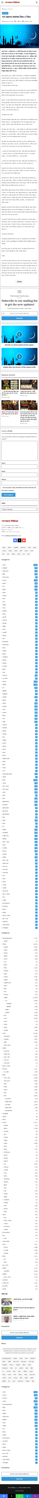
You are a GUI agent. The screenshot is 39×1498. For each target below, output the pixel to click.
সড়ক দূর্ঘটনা (5, 906)
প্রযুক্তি (4, 740)
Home (5, 9)
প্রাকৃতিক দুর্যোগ (6, 758)
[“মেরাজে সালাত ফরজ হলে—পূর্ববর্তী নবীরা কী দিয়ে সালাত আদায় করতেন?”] (28, 385)
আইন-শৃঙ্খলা (5, 789)
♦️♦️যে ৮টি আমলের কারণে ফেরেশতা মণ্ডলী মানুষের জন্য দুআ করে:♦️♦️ (10, 413)
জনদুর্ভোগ (5, 694)
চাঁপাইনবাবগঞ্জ (5, 645)
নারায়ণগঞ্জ (5, 620)
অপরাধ (4, 565)
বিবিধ (4, 817)
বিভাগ (4, 798)
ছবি (3, 826)
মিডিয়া (4, 820)
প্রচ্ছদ (4, 752)
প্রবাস (4, 879)
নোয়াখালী (5, 632)
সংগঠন (4, 709)
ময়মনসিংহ (5, 611)
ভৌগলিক (5, 697)
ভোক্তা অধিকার (6, 924)
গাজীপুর (4, 605)
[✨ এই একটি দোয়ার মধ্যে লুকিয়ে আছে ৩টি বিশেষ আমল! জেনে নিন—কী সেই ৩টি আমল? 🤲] (10, 385)
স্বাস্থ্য (4, 722)
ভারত (3, 554)
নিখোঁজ (4, 761)
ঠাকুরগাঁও (4, 660)
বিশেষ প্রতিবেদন (6, 903)
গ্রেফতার (10, 551)
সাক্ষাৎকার (5, 854)
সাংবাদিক (13, 554)
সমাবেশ (4, 749)
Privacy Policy (19, 1490)
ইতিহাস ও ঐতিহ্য (6, 915)
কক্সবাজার (5, 623)
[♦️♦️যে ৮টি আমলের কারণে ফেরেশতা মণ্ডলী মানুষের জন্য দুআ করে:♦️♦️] (10, 405)
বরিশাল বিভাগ (6, 808)
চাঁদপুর (4, 648)
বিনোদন (4, 882)
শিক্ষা (4, 719)
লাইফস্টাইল (5, 921)
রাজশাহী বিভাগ (6, 814)
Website (4, 479)
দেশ (3, 688)
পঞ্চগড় (4, 608)
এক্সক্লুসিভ (5, 568)
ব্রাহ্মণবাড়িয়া (5, 642)
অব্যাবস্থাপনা (5, 571)
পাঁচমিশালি (5, 728)
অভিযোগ (9, 547)
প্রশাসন (4, 783)
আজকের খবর (23, 547)
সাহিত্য (4, 768)
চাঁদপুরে (4, 614)
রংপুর (4, 602)
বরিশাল (4, 592)
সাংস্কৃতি (4, 888)
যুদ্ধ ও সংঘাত (5, 918)
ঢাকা (3, 586)
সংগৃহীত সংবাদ (6, 836)
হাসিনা (28, 554)
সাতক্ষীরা (4, 651)
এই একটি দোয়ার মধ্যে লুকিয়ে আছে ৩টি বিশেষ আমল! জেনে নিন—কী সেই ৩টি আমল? (10, 393)
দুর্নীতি (21, 551)
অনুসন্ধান (5, 706)
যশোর (4, 672)
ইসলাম (20, 282)
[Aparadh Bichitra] (12, 2)
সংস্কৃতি (4, 900)
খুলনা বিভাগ (5, 811)
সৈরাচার (18, 554)
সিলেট (4, 599)
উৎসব (4, 897)
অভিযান (3, 547)
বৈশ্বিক (4, 700)
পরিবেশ (4, 792)
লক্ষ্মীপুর (4, 626)
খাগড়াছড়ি (5, 666)
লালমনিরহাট (5, 657)
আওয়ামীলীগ (16, 547)
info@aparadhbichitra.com (13, 535)
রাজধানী (4, 691)
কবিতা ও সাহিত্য (6, 894)
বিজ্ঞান (4, 765)
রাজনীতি (4, 684)
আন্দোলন (4, 746)
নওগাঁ (4, 771)
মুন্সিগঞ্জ (4, 669)
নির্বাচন (4, 715)
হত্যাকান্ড (5, 734)
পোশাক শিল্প (5, 869)
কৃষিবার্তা (4, 731)
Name (4, 463)
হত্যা (24, 554)
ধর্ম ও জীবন (5, 678)
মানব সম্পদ (5, 866)
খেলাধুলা (4, 885)
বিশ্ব (4, 875)
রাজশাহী (4, 617)
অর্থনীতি (4, 857)
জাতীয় (4, 780)
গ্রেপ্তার (4, 551)
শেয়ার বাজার (5, 872)
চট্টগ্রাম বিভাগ (6, 801)
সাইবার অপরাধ (6, 577)
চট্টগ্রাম (15, 551)
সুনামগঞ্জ (4, 635)
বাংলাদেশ (26, 551)
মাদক (8, 554)
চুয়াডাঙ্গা (4, 654)
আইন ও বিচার (6, 786)
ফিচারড (4, 909)
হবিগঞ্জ (4, 629)
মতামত (4, 845)
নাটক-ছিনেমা (5, 891)
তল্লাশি (4, 743)
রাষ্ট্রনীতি (4, 839)
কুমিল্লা (34, 547)
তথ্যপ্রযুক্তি (5, 928)
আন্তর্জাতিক (5, 833)
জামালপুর (4, 663)
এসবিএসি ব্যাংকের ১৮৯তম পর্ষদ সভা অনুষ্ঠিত (22, 1299)
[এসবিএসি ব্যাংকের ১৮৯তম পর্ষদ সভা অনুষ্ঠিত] (6, 1301)
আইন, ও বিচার (6, 842)
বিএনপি (31, 551)
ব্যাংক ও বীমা (5, 860)
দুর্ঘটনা (4, 795)
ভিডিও (4, 823)
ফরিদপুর (4, 912)
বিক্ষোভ (4, 755)
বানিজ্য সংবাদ (5, 863)
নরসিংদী (4, 777)
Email (4, 471)
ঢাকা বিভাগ (5, 805)
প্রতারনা (4, 712)
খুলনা (4, 638)
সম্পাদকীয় (5, 848)
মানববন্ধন (5, 725)
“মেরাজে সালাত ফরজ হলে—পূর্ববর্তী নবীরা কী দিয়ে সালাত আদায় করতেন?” (28, 392)
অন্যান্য (4, 681)
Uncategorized (7, 774)
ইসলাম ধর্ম (10, 9)
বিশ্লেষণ (4, 851)
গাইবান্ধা (4, 595)
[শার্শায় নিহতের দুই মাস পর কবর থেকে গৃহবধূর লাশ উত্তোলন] (6, 1310)
